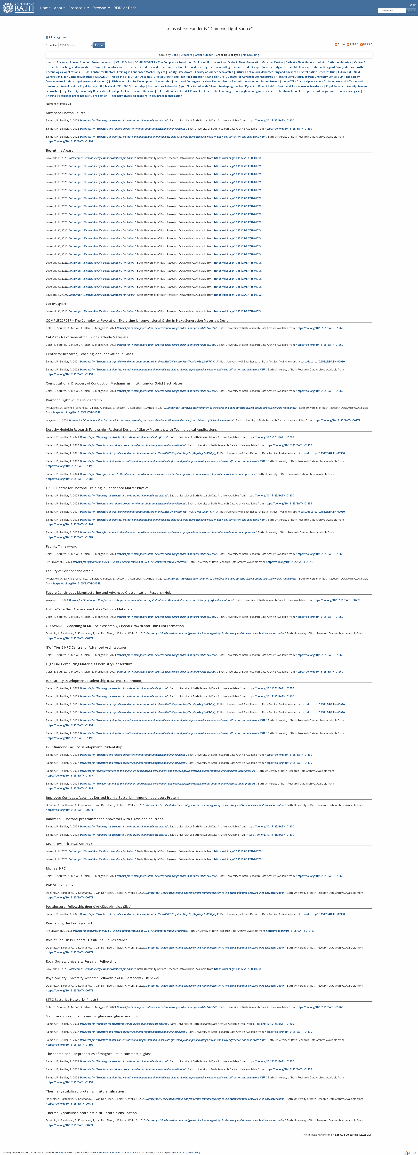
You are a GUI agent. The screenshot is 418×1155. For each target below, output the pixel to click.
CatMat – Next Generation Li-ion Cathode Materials (318, 62)
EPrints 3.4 (61, 1152)
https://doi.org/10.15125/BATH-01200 (270, 120)
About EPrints (179, 1152)
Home (45, 7)
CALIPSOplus (124, 62)
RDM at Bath (125, 7)
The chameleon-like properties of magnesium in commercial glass (318, 91)
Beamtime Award (102, 62)
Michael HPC (113, 86)
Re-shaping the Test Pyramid (237, 86)
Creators (186, 55)
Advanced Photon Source (73, 62)
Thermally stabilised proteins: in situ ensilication (76, 96)
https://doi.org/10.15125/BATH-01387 (69, 479)
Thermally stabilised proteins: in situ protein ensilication (146, 96)
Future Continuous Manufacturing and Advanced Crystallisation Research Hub (285, 72)
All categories (57, 37)
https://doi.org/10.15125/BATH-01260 (319, 328)
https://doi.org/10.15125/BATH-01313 (289, 562)
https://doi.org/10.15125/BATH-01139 (288, 128)
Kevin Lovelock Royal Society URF (81, 86)
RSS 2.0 (367, 44)
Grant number (204, 55)
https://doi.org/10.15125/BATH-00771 (69, 638)
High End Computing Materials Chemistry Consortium (309, 77)
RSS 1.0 (353, 44)
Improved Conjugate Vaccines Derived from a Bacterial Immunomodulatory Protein (226, 81)
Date (175, 55)
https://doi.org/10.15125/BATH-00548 (76, 412)
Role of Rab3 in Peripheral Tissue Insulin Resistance (290, 86)
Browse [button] (100, 7)
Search (411, 10)
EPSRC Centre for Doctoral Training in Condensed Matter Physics (124, 72)
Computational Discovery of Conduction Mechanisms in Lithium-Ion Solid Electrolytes (158, 67)
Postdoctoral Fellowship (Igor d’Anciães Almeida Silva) (182, 86)
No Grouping (251, 55)
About (59, 7)
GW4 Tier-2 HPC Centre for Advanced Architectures (240, 77)
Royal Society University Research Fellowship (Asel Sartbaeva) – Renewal (108, 91)
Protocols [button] (77, 7)
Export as (51, 45)
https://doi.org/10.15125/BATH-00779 (336, 420)
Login (413, 4)
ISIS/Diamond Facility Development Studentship (141, 81)
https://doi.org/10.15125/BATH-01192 (69, 141)
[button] (99, 45)
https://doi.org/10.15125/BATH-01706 (237, 158)
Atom (341, 44)
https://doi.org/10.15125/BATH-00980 (321, 361)
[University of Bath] (18, 8)
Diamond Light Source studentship (237, 67)
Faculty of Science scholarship (214, 72)
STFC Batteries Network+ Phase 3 (178, 91)
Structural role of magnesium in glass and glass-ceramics (238, 91)
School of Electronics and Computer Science (115, 1152)
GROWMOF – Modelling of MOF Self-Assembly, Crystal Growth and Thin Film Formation (149, 77)
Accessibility (194, 1152)
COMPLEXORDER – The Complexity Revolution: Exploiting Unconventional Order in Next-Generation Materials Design (209, 62)
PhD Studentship (134, 86)
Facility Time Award (180, 72)
